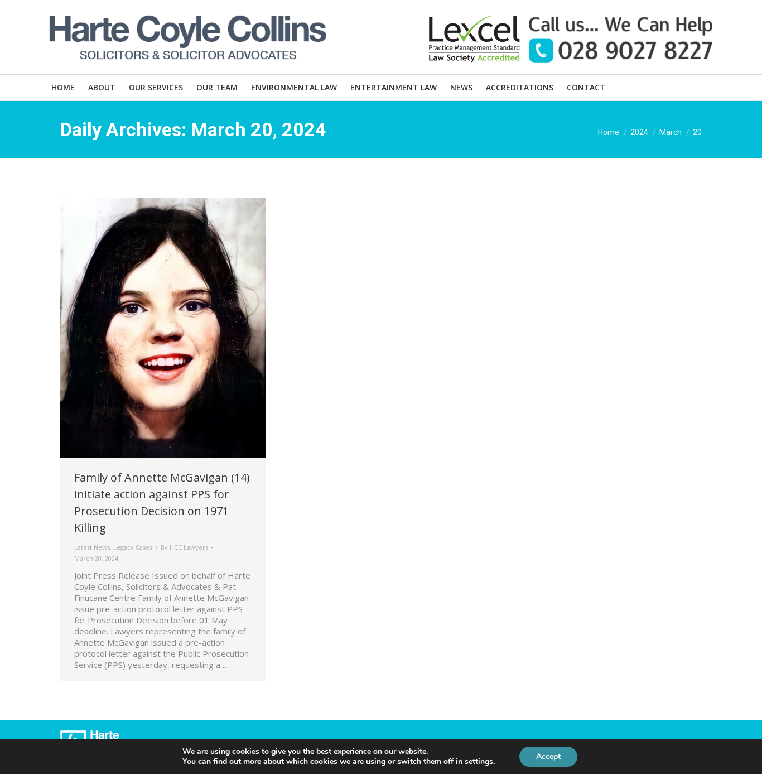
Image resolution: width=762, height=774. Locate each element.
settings (479, 762)
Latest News (92, 547)
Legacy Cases (132, 547)
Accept (548, 756)
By (184, 547)
